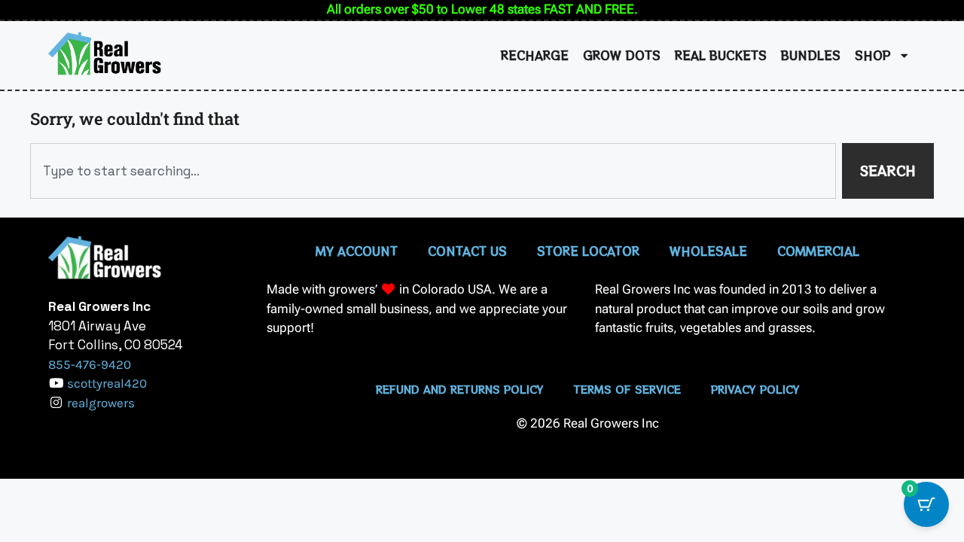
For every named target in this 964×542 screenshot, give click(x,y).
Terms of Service (627, 389)
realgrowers (101, 402)
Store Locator (588, 250)
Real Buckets (721, 55)
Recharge (535, 55)
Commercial (818, 250)
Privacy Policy (755, 389)
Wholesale (708, 250)
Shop (873, 55)
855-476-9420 (89, 364)
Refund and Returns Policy (460, 389)
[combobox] (433, 171)
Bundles (810, 55)
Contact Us (467, 250)
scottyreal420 (107, 383)
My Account (357, 250)
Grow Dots (621, 55)
